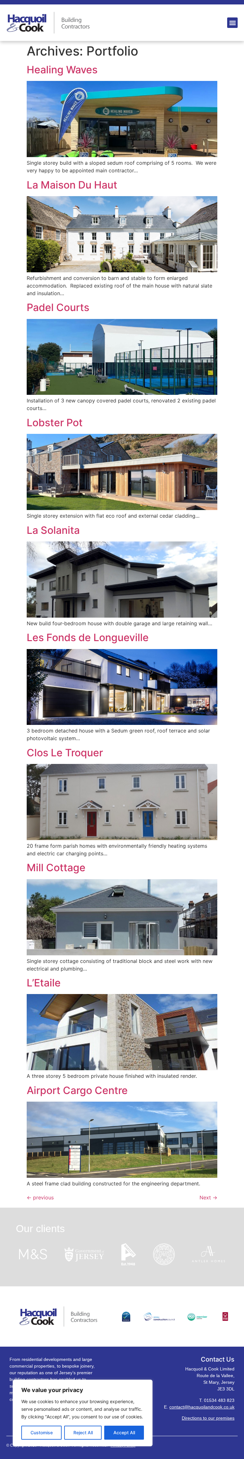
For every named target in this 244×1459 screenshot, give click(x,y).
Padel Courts (58, 307)
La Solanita (53, 530)
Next (208, 1197)
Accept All (124, 1432)
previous (40, 1197)
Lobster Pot (55, 422)
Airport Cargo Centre (77, 1090)
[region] (82, 1413)
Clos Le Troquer (65, 752)
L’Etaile (44, 983)
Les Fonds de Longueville (88, 637)
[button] (232, 22)
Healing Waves (62, 69)
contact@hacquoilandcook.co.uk (201, 1406)
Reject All (83, 1432)
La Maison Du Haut (72, 185)
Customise (41, 1432)
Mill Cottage (56, 867)
